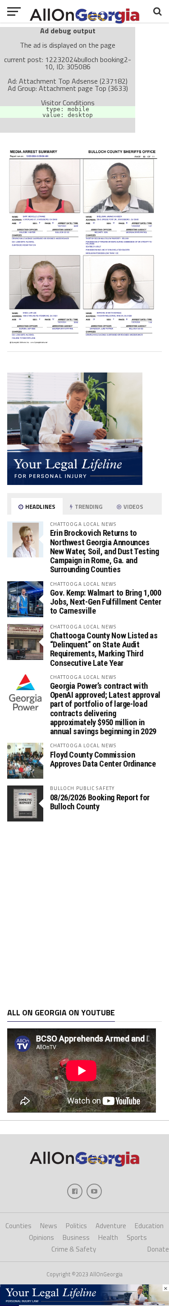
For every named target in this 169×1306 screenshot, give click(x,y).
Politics (76, 1226)
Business (76, 1237)
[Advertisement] (84, 914)
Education (149, 1226)
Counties (18, 1226)
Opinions (41, 1237)
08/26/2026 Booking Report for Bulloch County (100, 802)
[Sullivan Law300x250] (74, 482)
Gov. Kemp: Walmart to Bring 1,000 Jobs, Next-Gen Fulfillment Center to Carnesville (105, 601)
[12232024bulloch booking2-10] (84, 341)
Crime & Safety (73, 1249)
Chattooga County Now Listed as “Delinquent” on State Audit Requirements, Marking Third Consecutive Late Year (104, 649)
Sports (137, 1237)
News (48, 1226)
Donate (158, 1249)
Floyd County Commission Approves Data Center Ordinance (103, 759)
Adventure (111, 1226)
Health (108, 1237)
